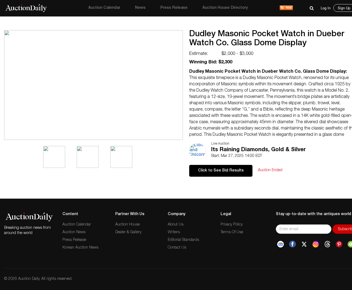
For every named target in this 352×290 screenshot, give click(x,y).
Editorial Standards (183, 240)
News (140, 8)
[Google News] (280, 244)
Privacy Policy (232, 225)
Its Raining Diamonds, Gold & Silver (258, 150)
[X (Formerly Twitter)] (304, 244)
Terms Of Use (232, 232)
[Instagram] (315, 244)
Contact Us (177, 248)
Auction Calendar (104, 8)
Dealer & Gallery (128, 232)
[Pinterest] (339, 244)
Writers (174, 232)
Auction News (74, 232)
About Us (175, 225)
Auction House (127, 225)
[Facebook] (292, 244)
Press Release (174, 8)
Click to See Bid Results (221, 171)
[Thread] (327, 244)
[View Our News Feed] (286, 8)
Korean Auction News (80, 248)
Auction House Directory (225, 8)
